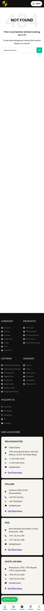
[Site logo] (5, 3)
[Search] (39, 50)
